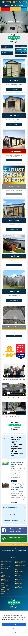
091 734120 (5, 568)
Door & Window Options (7, 52)
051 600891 (19, 583)
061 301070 (5, 572)
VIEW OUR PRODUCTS (14, 21)
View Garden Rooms (14, 265)
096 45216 (5, 585)
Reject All (14, 632)
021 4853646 (19, 563)
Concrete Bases (20, 56)
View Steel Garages (14, 124)
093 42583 (8, 552)
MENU (24, 9)
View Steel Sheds (14, 89)
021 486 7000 (20, 567)
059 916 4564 (5, 589)
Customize (14, 628)
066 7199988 (19, 571)
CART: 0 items (5, 9)
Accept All (14, 624)
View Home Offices (14, 229)
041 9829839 (19, 579)
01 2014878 (19, 575)
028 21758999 (6, 593)
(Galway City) (6, 566)
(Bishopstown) (19, 565)
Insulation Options (20, 52)
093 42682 (5, 564)
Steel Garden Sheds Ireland (10, 520)
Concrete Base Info (14, 335)
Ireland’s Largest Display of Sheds (12, 514)
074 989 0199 (19, 587)
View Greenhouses (14, 300)
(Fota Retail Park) (20, 561)
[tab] (14, 507)
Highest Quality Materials (10, 507)
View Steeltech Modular (14, 160)
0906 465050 (6, 577)
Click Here (14, 194)
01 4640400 (5, 581)
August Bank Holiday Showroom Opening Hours (17, 464)
